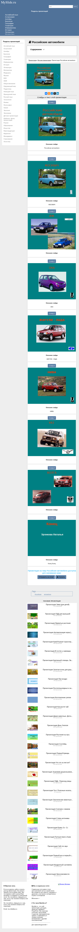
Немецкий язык (9, 91)
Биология (8, 21)
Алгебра (8, 19)
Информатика (10, 28)
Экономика (7, 113)
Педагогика (7, 89)
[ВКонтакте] (46, 93)
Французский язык (10, 94)
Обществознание (9, 83)
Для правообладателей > (39, 924)
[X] (54, 93)
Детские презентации (11, 116)
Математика (9, 34)
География (9, 23)
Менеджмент (8, 136)
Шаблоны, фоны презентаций (9, 119)
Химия (6, 108)
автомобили (47, 594)
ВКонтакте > (35, 898)
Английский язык (11, 15)
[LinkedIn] (57, 93)
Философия (8, 105)
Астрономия (10, 17)
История (8, 30)
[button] (58, 76)
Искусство (7, 128)
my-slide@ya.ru (12, 909)
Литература (9, 32)
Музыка (6, 75)
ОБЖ (5, 81)
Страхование (8, 139)
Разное (6, 123)
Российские (38, 594)
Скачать (61, 577)
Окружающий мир (10, 86)
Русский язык (8, 97)
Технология (7, 99)
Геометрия (9, 26)
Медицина (7, 73)
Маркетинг (7, 133)
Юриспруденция (9, 131)
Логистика (7, 141)
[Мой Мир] (52, 93)
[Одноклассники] (49, 93)
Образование (8, 125)
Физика (6, 102)
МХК (5, 78)
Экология (7, 110)
